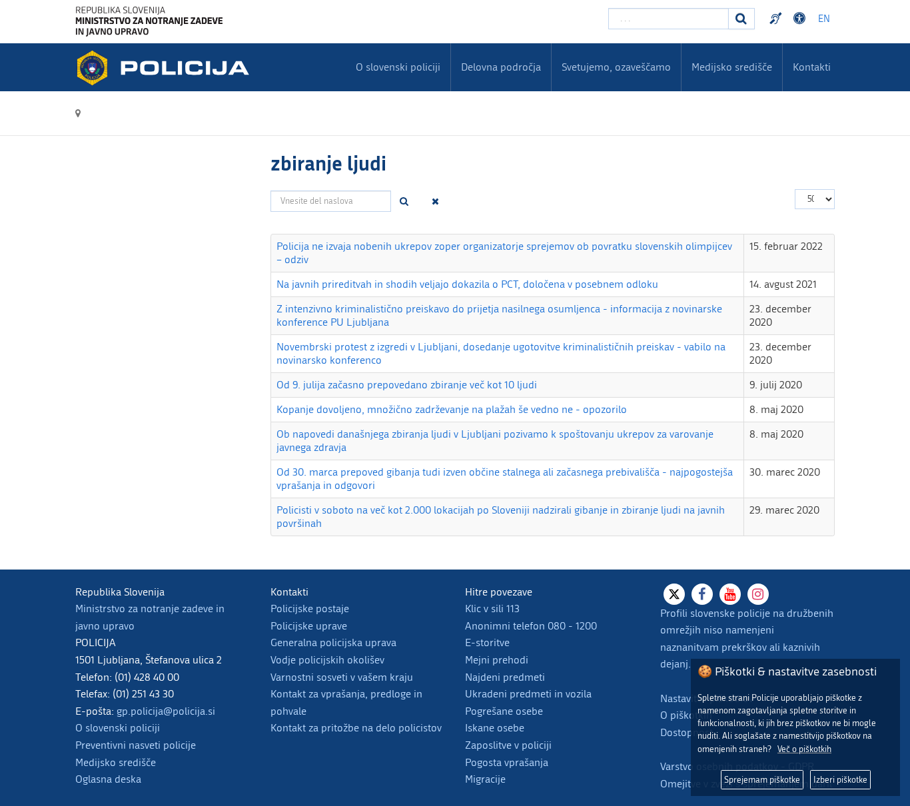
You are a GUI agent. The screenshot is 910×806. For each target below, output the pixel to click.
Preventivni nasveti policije (135, 745)
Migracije (485, 779)
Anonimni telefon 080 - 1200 (531, 625)
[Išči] (404, 201)
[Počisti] (435, 201)
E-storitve (487, 642)
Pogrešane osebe (504, 711)
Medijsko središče (115, 762)
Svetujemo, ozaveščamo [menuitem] (616, 67)
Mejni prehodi (496, 659)
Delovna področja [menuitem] (501, 67)
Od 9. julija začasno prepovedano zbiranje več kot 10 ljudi (406, 384)
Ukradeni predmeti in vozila (528, 693)
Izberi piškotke (840, 780)
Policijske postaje (309, 608)
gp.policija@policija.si (166, 711)
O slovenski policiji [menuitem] (398, 67)
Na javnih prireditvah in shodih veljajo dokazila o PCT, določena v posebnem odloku (467, 284)
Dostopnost (801, 19)
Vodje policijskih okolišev (327, 659)
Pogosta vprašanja (506, 762)
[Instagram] (758, 594)
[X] (674, 594)
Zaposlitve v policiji (508, 745)
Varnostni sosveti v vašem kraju (341, 677)
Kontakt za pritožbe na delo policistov (356, 727)
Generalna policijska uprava (333, 642)
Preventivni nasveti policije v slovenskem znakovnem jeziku (777, 19)
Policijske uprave (308, 625)
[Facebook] (702, 594)
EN (824, 19)
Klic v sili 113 (492, 608)
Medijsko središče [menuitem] (731, 67)
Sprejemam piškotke (762, 780)
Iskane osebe (494, 727)
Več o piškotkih (804, 749)
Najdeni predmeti (505, 677)
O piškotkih (686, 715)
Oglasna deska (108, 779)
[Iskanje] (741, 18)
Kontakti (812, 67)
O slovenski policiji (117, 727)
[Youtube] (730, 594)
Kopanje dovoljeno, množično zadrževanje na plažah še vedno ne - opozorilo (451, 409)
